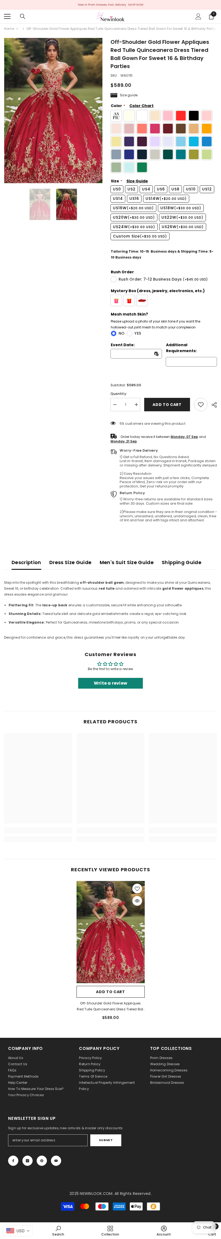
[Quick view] (137, 901)
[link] (201, 404)
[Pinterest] (42, 1161)
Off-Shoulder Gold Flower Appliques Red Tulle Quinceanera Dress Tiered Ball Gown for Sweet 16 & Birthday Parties (110, 1006)
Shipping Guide (181, 562)
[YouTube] (56, 1161)
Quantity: (118, 393)
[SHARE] (212, 404)
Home (9, 28)
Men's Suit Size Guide (127, 562)
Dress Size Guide (70, 562)
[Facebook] (13, 1161)
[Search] (22, 16)
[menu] (7, 16)
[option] (53, 110)
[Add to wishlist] (137, 888)
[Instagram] (27, 1161)
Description (26, 562)
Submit (106, 1140)
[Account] (198, 16)
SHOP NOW (135, 5)
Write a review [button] (110, 683)
